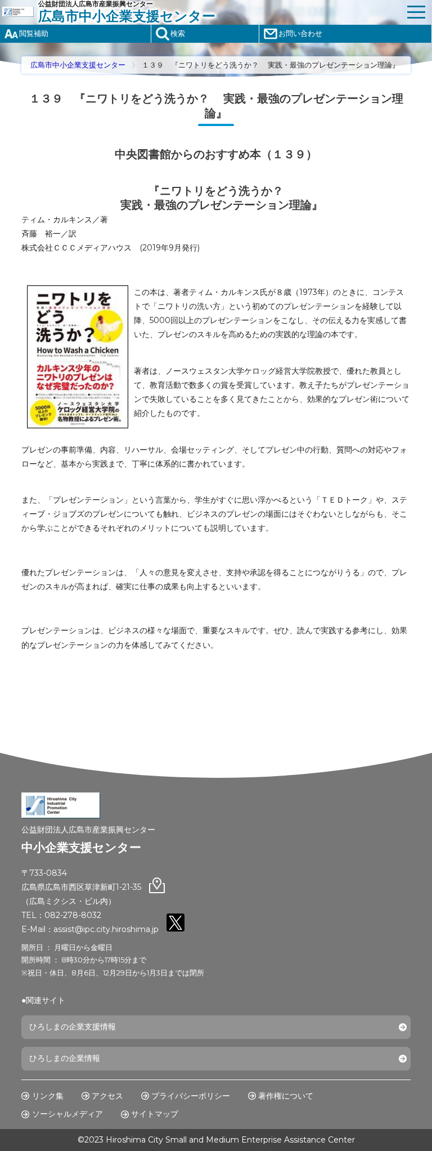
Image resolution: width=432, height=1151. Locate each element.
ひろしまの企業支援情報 (72, 1027)
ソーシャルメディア (67, 1114)
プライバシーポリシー (190, 1096)
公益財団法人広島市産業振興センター (126, 12)
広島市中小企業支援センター (77, 65)
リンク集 (48, 1096)
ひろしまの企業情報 (64, 1058)
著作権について (285, 1096)
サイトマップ (154, 1114)
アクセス (107, 1096)
